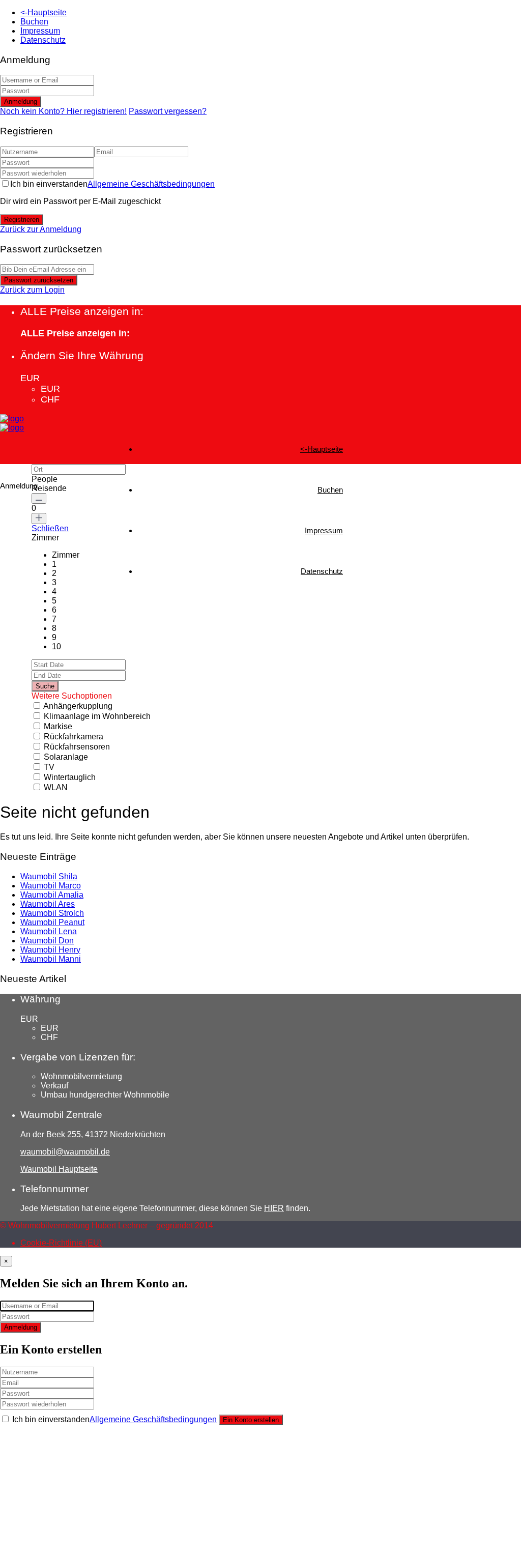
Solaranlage (66, 757)
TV (49, 767)
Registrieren (21, 219)
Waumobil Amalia (51, 894)
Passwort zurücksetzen (38, 280)
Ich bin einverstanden (112, 184)
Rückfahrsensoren (77, 746)
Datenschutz (43, 40)
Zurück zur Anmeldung (40, 229)
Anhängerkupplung (77, 706)
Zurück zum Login (32, 289)
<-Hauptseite (43, 12)
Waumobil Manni (50, 959)
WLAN (56, 787)
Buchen (34, 21)
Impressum (40, 30)
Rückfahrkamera (73, 736)
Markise (58, 726)
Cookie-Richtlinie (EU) (61, 1242)
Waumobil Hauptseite (59, 1169)
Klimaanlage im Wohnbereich (97, 716)
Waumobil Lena (48, 931)
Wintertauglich (70, 777)
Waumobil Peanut (52, 922)
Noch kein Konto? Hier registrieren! (63, 111)
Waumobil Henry (50, 949)
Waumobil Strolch (52, 913)
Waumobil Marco (50, 885)
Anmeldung (20, 101)
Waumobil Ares (47, 904)
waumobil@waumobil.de (65, 1151)
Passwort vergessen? (168, 111)
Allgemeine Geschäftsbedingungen (151, 184)
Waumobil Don (47, 940)
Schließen (50, 528)
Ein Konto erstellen (251, 1420)
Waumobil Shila (48, 876)
